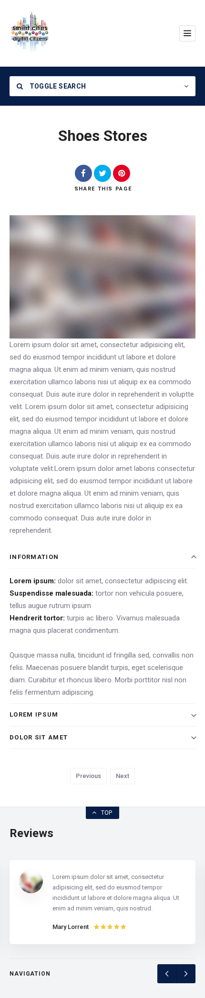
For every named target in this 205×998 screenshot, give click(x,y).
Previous (88, 775)
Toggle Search (57, 86)
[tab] (102, 557)
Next (122, 775)
